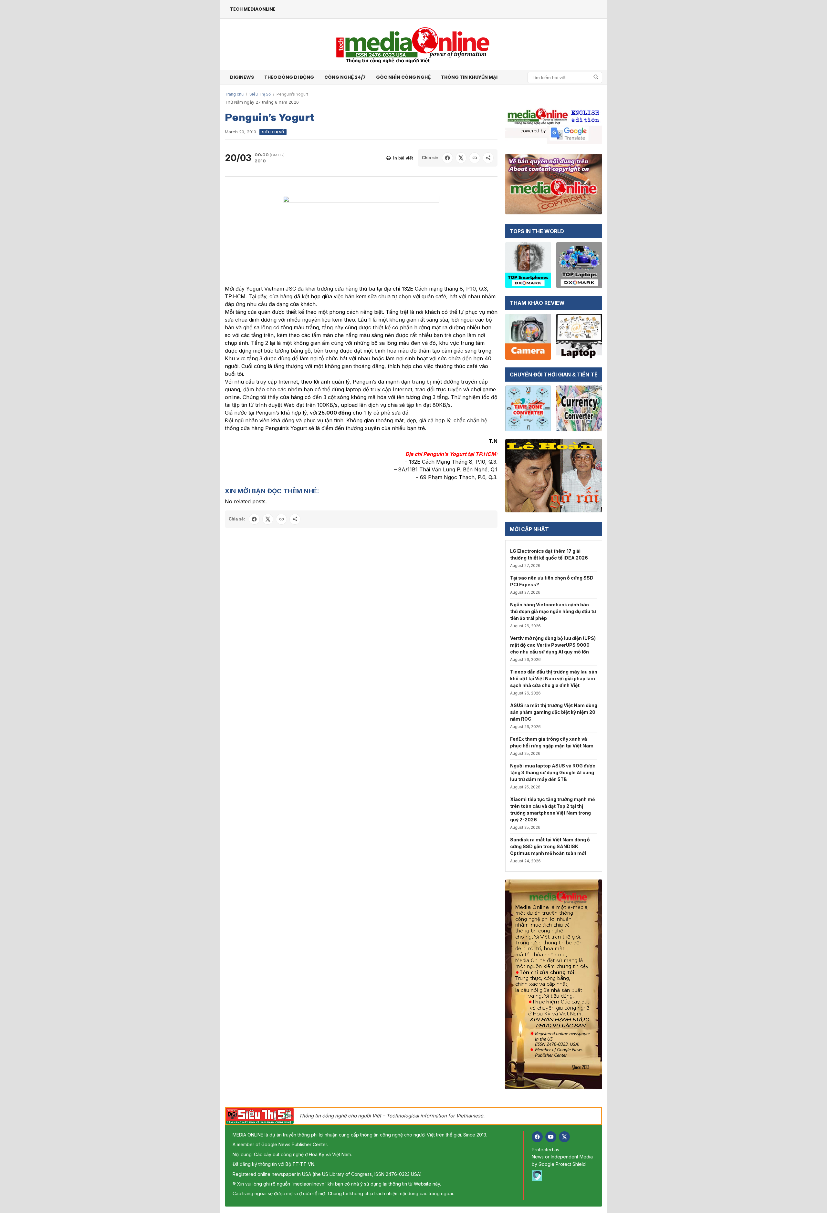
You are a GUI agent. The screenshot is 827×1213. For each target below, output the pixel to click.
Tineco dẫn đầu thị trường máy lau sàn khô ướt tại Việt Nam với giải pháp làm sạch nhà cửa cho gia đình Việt (553, 678)
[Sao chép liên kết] (474, 157)
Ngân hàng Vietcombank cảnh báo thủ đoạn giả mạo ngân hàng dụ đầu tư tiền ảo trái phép (553, 611)
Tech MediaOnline (253, 9)
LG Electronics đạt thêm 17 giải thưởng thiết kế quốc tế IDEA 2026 (549, 554)
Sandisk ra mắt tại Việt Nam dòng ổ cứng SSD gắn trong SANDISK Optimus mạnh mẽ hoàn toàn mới (550, 846)
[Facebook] (537, 1136)
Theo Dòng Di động (289, 77)
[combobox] (565, 77)
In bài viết (403, 158)
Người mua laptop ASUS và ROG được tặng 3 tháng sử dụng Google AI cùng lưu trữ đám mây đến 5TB (552, 772)
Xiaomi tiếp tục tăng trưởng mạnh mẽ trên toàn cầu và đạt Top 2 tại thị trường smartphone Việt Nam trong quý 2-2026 (552, 809)
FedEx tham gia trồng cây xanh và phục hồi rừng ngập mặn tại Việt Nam (551, 742)
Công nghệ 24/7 (345, 77)
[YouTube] (550, 1136)
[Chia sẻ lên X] (460, 157)
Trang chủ (234, 94)
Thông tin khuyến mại (469, 77)
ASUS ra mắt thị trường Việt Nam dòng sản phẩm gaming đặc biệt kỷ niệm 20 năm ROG (553, 712)
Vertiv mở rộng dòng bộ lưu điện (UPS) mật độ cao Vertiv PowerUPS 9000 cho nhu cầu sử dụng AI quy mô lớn (553, 644)
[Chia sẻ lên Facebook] (447, 157)
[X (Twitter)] (564, 1136)
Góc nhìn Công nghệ (403, 77)
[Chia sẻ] (488, 157)
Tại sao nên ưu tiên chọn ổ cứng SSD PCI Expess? (551, 581)
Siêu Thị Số (260, 94)
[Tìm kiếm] (596, 77)
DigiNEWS (242, 77)
